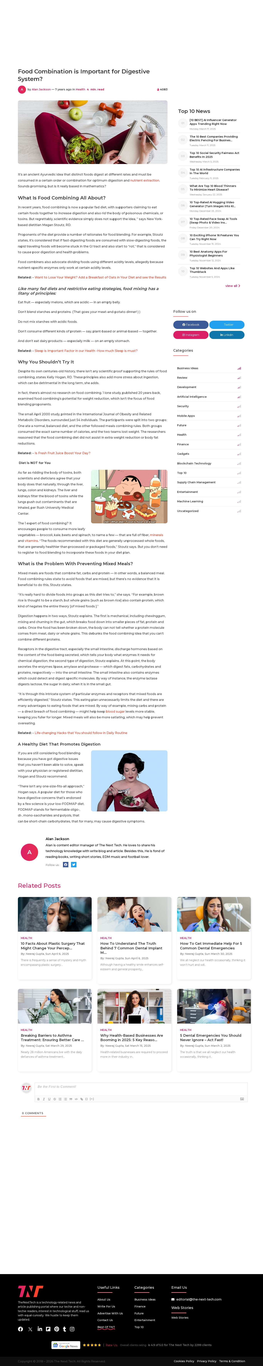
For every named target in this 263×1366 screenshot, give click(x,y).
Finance (140, 1306)
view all (231, 286)
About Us (103, 1299)
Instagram (192, 335)
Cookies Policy (184, 1361)
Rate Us (111, 1345)
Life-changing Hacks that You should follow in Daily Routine (80, 733)
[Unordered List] (65, 1099)
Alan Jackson (41, 89)
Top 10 (139, 1327)
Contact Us (105, 1320)
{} (86, 1098)
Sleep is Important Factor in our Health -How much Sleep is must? (86, 351)
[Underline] (49, 1099)
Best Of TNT (106, 1327)
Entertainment (144, 1320)
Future (139, 1313)
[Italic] (44, 1099)
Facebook (192, 324)
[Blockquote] (71, 1099)
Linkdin (228, 335)
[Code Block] (76, 1099)
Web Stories (179, 1317)
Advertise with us (110, 1313)
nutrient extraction (144, 180)
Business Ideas (145, 1299)
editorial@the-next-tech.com (199, 1299)
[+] (92, 1098)
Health (80, 89)
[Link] (81, 1099)
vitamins (31, 541)
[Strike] (54, 1099)
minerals (156, 535)
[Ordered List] (60, 1099)
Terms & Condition (232, 1361)
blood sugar (115, 711)
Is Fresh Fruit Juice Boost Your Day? (62, 453)
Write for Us (106, 1306)
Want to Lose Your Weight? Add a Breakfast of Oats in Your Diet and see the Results (100, 277)
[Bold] (38, 1099)
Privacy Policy (206, 1361)
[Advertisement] (131, 47)
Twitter (228, 324)
